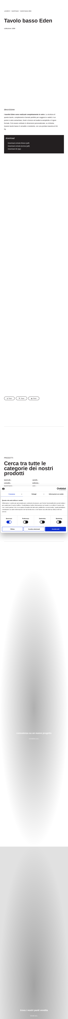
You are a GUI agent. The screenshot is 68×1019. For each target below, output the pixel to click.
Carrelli (34, 480)
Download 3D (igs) (14, 149)
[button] (61, 10)
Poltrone (35, 483)
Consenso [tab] (12, 494)
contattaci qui (34, 738)
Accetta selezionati (34, 529)
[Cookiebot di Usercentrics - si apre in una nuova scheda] (58, 489)
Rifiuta (12, 529)
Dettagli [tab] (34, 494)
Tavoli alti (7, 480)
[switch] (25, 522)
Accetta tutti (55, 529)
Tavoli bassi (8, 486)
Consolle (7, 483)
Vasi (33, 486)
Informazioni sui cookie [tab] (56, 494)
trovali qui (33, 1016)
